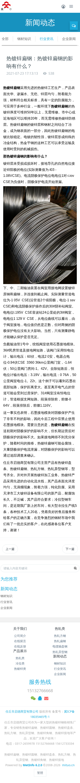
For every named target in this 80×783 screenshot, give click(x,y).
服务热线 (40, 682)
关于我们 (20, 628)
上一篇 (10, 549)
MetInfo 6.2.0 (32, 765)
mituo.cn (68, 765)
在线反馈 (20, 646)
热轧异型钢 (59, 652)
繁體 (40, 773)
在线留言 (20, 641)
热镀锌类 (20, 669)
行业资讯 (46, 38)
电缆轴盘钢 (59, 646)
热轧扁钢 (60, 641)
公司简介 (20, 636)
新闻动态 (60, 656)
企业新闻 (69, 38)
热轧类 (60, 628)
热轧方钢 (60, 636)
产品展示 (20, 651)
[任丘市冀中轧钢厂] (6, 6)
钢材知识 (24, 38)
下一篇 (69, 549)
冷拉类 (20, 663)
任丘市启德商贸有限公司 (22, 711)
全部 (5, 38)
